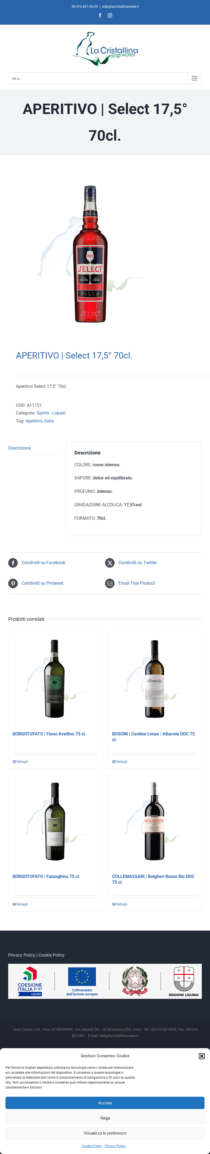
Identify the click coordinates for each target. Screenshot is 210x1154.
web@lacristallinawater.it (120, 6)
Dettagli (22, 762)
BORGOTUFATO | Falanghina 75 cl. (46, 876)
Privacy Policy (115, 1146)
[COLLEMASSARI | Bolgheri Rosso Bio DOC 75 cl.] (155, 821)
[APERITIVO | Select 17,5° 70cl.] (105, 254)
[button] (202, 1056)
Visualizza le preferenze (105, 1133)
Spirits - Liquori (51, 413)
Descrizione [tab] (19, 448)
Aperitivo (33, 420)
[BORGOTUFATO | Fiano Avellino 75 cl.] (55, 679)
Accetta (105, 1103)
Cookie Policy (92, 1146)
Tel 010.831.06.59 (84, 6)
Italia (49, 420)
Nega (105, 1118)
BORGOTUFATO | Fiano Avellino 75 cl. (49, 734)
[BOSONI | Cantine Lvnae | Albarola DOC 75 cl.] (155, 679)
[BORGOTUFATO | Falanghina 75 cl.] (55, 821)
